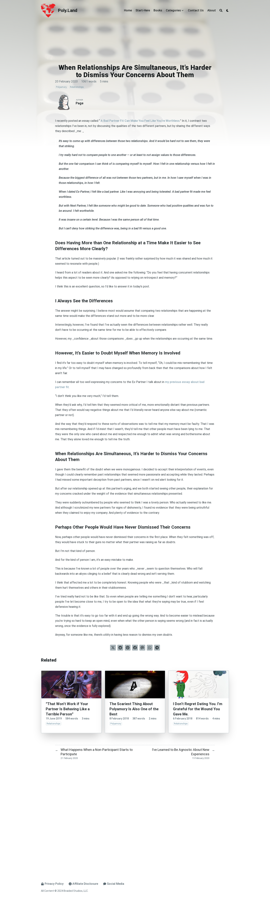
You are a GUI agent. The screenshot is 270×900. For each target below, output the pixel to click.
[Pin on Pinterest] (128, 648)
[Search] (220, 10)
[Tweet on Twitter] (113, 648)
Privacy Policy (54, 883)
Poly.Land (67, 10)
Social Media (115, 883)
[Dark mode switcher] (227, 10)
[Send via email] (142, 648)
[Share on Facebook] (135, 648)
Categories (173, 10)
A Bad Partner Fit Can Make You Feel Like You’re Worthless (140, 121)
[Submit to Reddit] (120, 648)
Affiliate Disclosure (85, 883)
